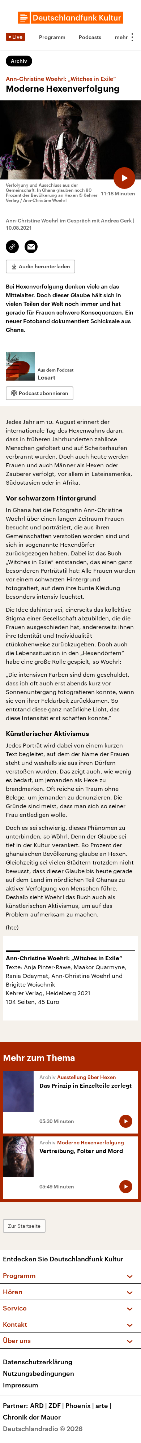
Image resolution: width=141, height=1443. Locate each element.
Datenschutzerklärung (37, 1362)
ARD (38, 1405)
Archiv (19, 61)
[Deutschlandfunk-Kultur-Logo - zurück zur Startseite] (70, 18)
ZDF (56, 1405)
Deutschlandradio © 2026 (43, 1429)
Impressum (20, 1385)
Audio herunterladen (44, 266)
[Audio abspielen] (124, 178)
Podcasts (90, 37)
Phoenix (79, 1405)
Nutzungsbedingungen (38, 1373)
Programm (52, 37)
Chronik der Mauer (32, 1417)
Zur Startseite (24, 1226)
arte (103, 1405)
